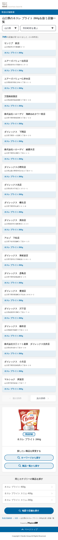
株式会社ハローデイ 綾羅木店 (19, 149)
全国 (16, 518)
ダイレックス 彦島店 (15, 273)
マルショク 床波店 (14, 379)
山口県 (7, 28)
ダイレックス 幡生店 (15, 202)
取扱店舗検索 (7, 518)
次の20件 (41, 398)
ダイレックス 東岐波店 (16, 255)
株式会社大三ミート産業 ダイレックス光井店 (27, 344)
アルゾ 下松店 (11, 238)
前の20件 (17, 398)
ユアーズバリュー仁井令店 (17, 79)
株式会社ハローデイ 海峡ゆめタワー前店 (24, 114)
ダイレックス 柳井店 (15, 326)
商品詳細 (29, 434)
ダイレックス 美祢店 (15, 220)
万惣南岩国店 (10, 96)
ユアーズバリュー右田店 (16, 61)
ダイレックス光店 (13, 185)
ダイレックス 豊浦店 (15, 291)
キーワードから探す (31, 458)
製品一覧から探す (31, 466)
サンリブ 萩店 (11, 43)
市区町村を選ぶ (30, 28)
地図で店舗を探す (30, 511)
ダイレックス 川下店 (15, 308)
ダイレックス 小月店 (15, 362)
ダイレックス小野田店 (15, 167)
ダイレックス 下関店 (15, 132)
